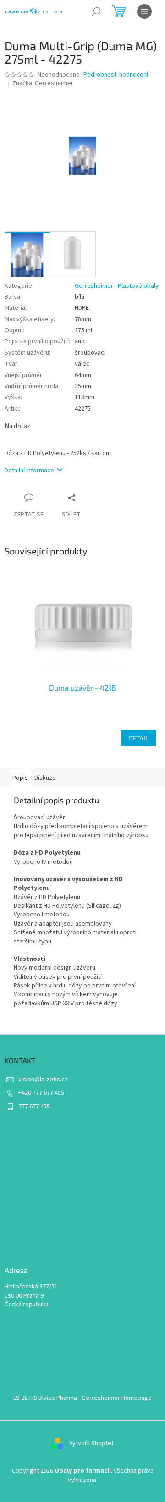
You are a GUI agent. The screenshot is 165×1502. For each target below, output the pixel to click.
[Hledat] (96, 11)
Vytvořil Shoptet (91, 1443)
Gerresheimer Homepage (117, 1398)
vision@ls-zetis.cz (43, 1079)
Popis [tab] (20, 778)
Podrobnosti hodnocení (115, 75)
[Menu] (144, 11)
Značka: (42, 83)
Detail (138, 738)
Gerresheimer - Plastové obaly (117, 286)
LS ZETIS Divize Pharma (45, 1398)
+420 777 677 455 (41, 1092)
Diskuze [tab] (45, 778)
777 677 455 (34, 1106)
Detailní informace (29, 470)
